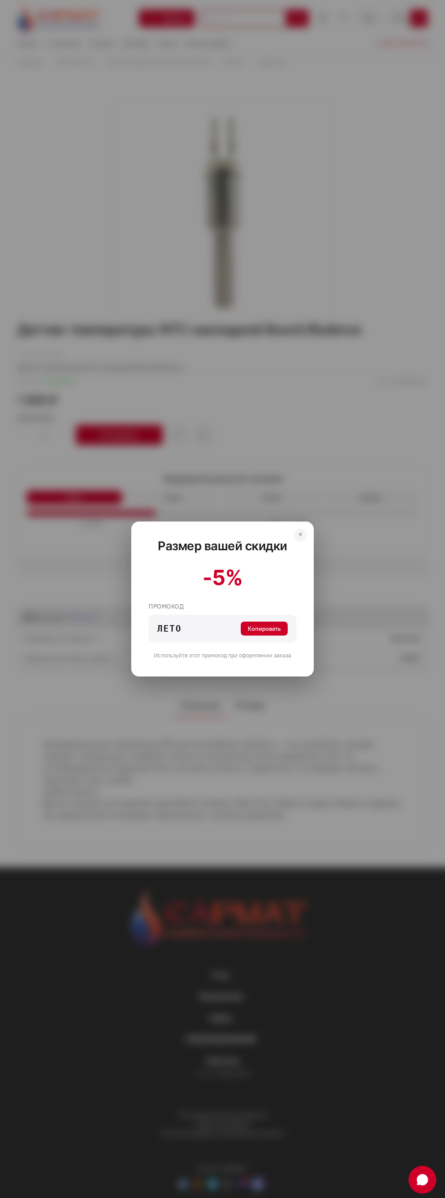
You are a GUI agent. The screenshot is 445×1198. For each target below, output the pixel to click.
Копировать (264, 629)
